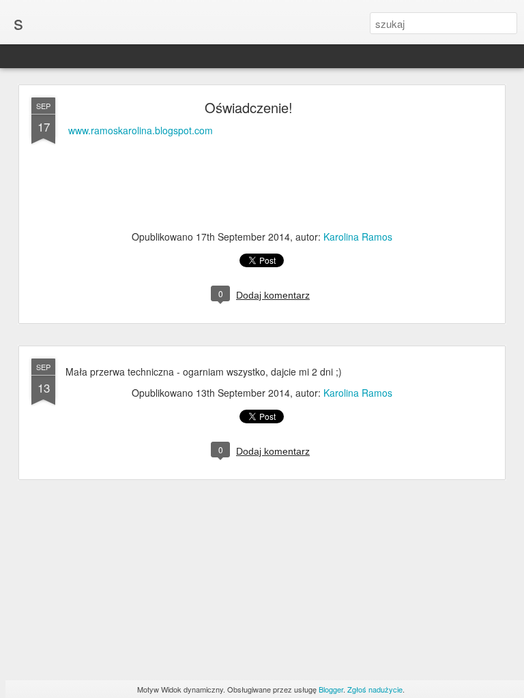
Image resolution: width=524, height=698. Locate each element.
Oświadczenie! (249, 107)
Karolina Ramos (357, 236)
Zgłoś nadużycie (375, 689)
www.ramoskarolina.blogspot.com (140, 130)
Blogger (331, 689)
